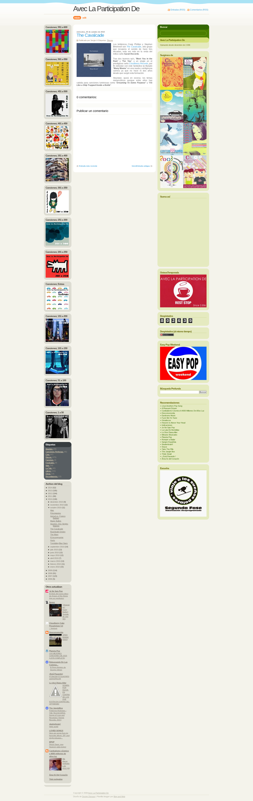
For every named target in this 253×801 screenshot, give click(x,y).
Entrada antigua (143, 166)
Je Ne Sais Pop (56, 591)
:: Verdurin (53, 628)
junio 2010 (54, 553)
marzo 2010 (55, 561)
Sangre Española (169, 442)
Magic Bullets (55, 521)
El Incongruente (56, 537)
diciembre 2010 (56, 502)
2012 (50, 493)
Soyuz (52, 602)
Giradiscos (166, 420)
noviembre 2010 (57, 505)
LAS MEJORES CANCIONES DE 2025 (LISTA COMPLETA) (58, 655)
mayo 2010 (55, 555)
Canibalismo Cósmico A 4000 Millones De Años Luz (183, 411)
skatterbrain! (55, 724)
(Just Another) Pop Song (172, 406)
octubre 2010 (55, 508)
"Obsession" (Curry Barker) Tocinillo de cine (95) (66, 612)
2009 (50, 570)
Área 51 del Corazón (170, 459)
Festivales (50, 463)
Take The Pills (167, 449)
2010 (50, 499)
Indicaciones (167, 425)
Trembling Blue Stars (59, 543)
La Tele (49, 468)
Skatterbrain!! (167, 444)
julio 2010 (54, 550)
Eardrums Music (169, 415)
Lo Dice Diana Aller (169, 432)
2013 (50, 491)
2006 (50, 579)
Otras (48, 474)
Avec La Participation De (106, 9)
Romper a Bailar (168, 440)
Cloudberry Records (138, 63)
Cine (48, 454)
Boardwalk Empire (57, 532)
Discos (110, 40)
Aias (52, 510)
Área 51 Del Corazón (58, 775)
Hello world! (53, 727)
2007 (50, 576)
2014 (50, 488)
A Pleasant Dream (169, 408)
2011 (50, 496)
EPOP (51, 742)
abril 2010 (54, 558)
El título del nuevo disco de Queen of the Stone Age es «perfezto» (58, 596)
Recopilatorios (52, 476)
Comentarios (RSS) (199, 10)
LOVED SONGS (56, 731)
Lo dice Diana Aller (57, 683)
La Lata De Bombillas (170, 430)
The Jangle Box (168, 452)
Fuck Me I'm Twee (169, 418)
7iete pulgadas (55, 779)
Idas (48, 465)
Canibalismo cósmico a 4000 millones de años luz (59, 753)
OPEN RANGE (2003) (65, 637)
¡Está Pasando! (56, 674)
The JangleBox (56, 708)
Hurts (52, 540)
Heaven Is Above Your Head (173, 423)
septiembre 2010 (57, 547)
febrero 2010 (55, 564)
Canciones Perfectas (55, 452)
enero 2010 (55, 567)
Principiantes (55, 513)
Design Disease (88, 797)
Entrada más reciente (88, 166)
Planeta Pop (54, 651)
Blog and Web (119, 797)
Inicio (134, 166)
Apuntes (49, 449)
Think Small (166, 454)
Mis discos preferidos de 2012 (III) (66, 763)
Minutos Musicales (169, 435)
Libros (48, 471)
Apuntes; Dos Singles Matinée (59, 525)
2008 (50, 573)
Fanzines (50, 460)
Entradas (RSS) (178, 10)
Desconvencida (56, 632)
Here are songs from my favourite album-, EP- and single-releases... (59, 735)
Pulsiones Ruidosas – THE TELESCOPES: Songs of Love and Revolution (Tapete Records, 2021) (57, 715)
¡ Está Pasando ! (169, 456)
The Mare (54, 534)
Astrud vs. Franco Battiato (57, 517)
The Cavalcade (90, 35)
